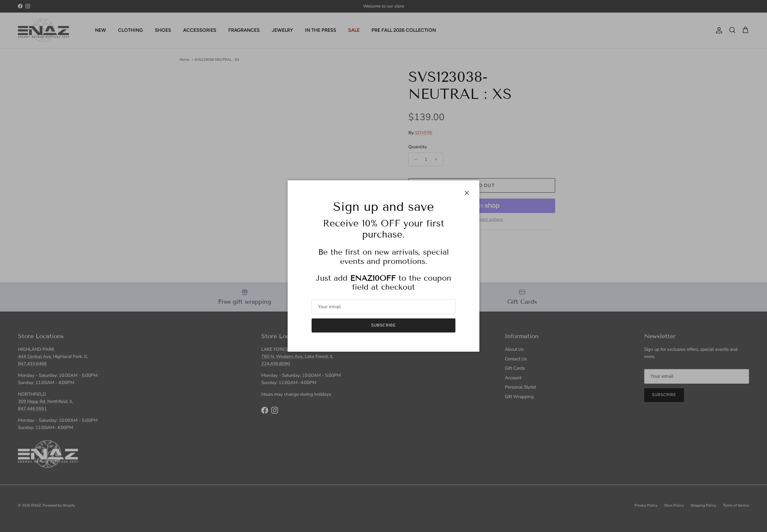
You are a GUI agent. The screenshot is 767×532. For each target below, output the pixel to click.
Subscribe (383, 325)
